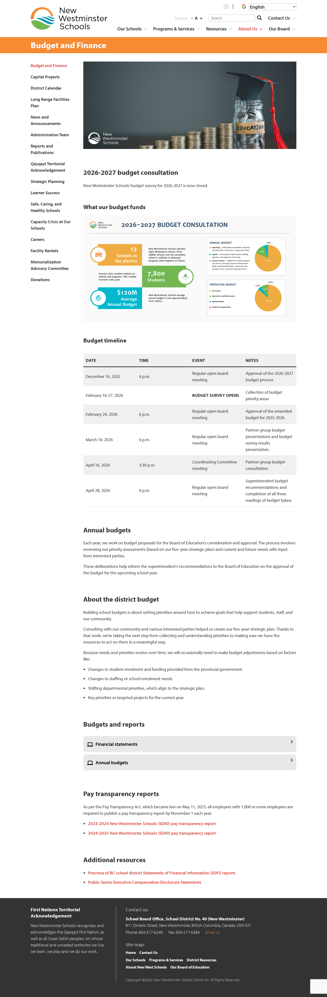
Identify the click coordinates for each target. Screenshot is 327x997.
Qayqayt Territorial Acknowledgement (48, 167)
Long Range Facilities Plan (50, 102)
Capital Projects (45, 77)
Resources (216, 29)
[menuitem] (280, 18)
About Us (247, 29)
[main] (190, 475)
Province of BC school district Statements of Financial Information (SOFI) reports (162, 873)
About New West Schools (146, 967)
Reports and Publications (42, 149)
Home (131, 952)
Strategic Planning (47, 181)
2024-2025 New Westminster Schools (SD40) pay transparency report (152, 833)
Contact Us (279, 18)
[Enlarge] (290, 221)
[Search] (259, 18)
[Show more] (293, 18)
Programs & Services (173, 29)
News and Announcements (46, 120)
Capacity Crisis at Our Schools (51, 225)
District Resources (201, 959)
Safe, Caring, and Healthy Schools (46, 207)
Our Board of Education (189, 967)
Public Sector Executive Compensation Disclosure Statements (144, 882)
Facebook (232, 6)
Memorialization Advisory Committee (49, 265)
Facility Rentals (44, 250)
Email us (212, 932)
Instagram (226, 6)
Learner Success (45, 192)
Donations (40, 279)
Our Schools (129, 29)
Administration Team (50, 134)
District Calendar (46, 88)
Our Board (279, 29)
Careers (38, 239)
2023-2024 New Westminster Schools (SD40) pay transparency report (152, 823)
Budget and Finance (49, 65)
